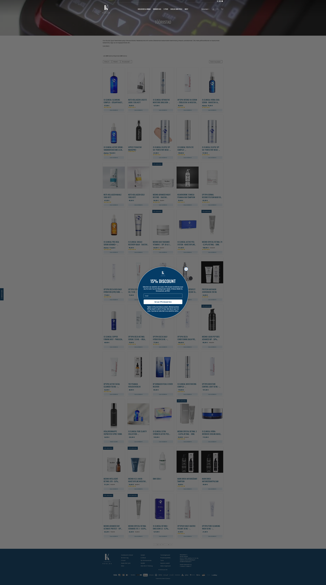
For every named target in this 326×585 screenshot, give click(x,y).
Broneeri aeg (157, 9)
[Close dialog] (186, 269)
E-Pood (166, 9)
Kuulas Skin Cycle (176, 9)
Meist (186, 9)
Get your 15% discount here (163, 302)
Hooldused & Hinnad (144, 9)
